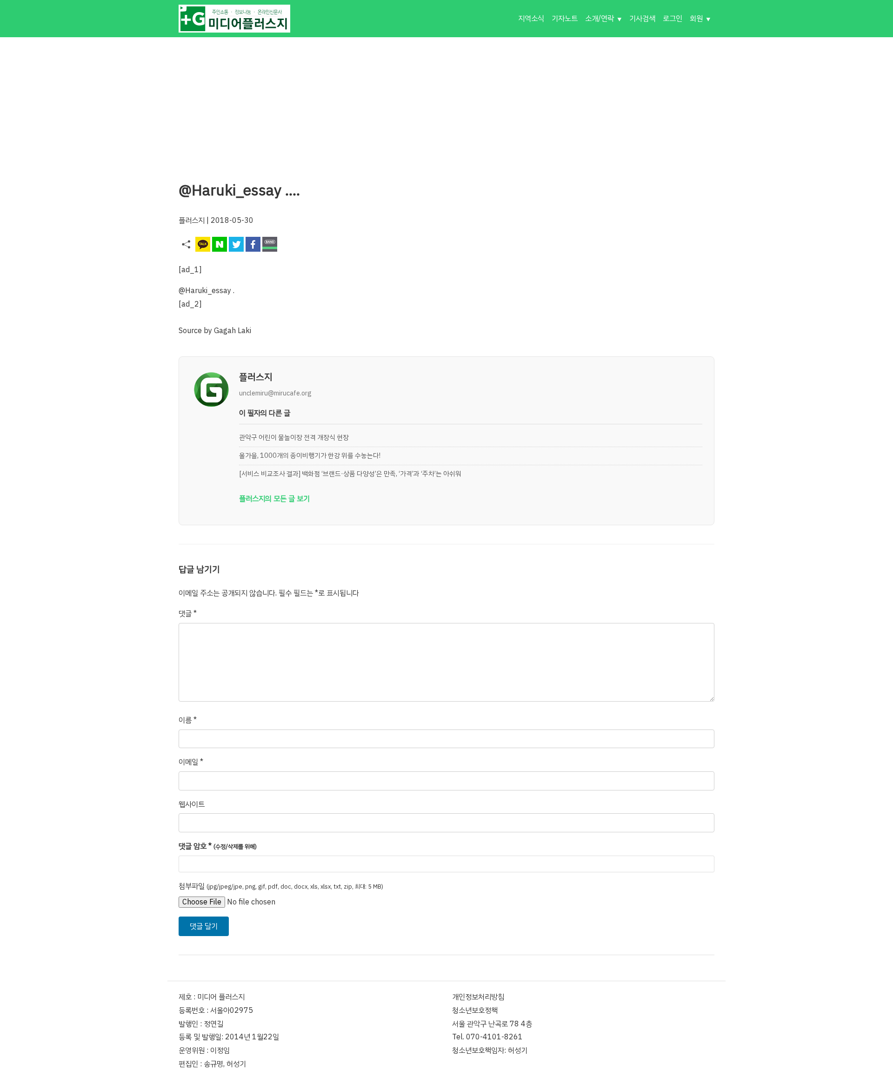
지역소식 (531, 18)
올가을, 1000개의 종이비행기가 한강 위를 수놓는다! (309, 455)
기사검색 (642, 18)
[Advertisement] (446, 102)
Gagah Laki (232, 330)
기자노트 (565, 18)
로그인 (672, 18)
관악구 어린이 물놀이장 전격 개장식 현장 (294, 437)
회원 (696, 18)
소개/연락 (599, 18)
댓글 (188, 613)
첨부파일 (281, 886)
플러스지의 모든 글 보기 (274, 498)
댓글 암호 (218, 846)
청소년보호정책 (475, 1010)
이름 (188, 720)
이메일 (191, 762)
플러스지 (192, 220)
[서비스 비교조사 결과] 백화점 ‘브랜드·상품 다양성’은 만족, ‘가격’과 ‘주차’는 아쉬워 (350, 474)
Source (190, 330)
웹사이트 (192, 804)
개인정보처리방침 (478, 997)
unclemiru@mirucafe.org (275, 393)
